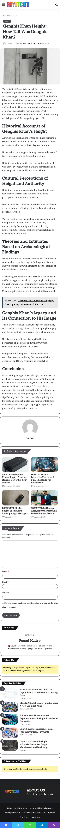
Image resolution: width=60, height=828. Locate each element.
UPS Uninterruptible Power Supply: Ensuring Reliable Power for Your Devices (14, 478)
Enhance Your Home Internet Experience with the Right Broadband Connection (39, 718)
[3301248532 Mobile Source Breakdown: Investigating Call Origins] (15, 497)
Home (7, 15)
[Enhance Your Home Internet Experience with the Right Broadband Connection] (10, 719)
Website (5, 592)
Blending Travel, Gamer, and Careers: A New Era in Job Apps (39, 704)
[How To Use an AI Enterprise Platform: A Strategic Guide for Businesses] (44, 464)
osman (9, 44)
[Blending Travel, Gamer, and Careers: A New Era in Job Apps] (10, 707)
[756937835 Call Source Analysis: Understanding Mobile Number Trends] (44, 497)
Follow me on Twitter (15, 761)
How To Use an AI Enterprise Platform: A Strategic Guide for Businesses (42, 478)
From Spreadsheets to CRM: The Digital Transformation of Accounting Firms (39, 692)
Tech (14, 15)
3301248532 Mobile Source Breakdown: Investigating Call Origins (15, 511)
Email (5, 582)
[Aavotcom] (18, 4)
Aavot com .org (29, 808)
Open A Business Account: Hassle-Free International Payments (37, 730)
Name (5, 571)
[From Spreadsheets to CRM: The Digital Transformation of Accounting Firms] (10, 693)
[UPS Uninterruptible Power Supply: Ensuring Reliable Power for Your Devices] (15, 464)
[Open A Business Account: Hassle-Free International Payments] (10, 733)
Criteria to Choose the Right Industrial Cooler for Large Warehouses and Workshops (34, 744)
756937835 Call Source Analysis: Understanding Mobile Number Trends (44, 511)
